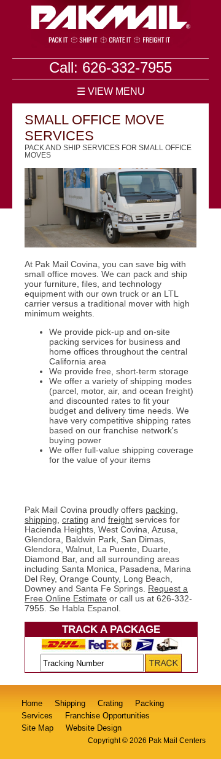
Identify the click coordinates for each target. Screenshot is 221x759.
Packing (149, 703)
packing (160, 510)
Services (37, 715)
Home (31, 703)
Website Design (94, 728)
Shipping (70, 703)
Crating (110, 703)
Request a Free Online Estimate (106, 593)
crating (75, 519)
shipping (41, 519)
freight (120, 519)
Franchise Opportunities (107, 715)
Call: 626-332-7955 (110, 67)
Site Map (37, 728)
